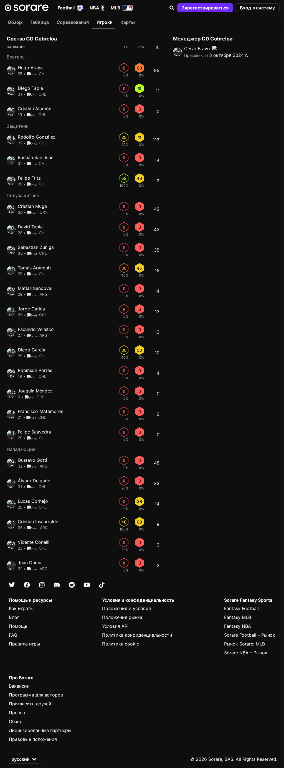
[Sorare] (26, 7)
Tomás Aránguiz (35, 268)
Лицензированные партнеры (40, 730)
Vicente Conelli (33, 542)
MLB (115, 8)
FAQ (13, 635)
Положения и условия (126, 608)
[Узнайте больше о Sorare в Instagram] (42, 585)
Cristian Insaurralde (38, 521)
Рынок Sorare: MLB (244, 644)
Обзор (15, 721)
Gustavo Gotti (32, 460)
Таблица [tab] (39, 22)
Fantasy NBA (237, 626)
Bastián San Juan (36, 157)
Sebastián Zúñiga (36, 247)
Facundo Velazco (36, 329)
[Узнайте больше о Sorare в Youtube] (87, 585)
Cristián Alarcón (34, 108)
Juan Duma (29, 562)
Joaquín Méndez (35, 391)
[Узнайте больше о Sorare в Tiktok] (102, 585)
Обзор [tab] (15, 22)
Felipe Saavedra (34, 432)
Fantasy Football (241, 608)
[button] (171, 7)
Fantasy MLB (237, 617)
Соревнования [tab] (73, 22)
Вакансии (19, 686)
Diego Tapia (30, 88)
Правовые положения (33, 739)
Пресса (17, 712)
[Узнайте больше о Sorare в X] (12, 585)
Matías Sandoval (35, 288)
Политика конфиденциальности (137, 635)
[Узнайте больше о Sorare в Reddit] (72, 585)
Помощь (18, 626)
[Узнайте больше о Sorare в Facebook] (27, 585)
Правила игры (24, 644)
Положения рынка (122, 617)
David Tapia (30, 226)
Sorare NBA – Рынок (245, 652)
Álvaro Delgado (34, 480)
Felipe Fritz (29, 178)
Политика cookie (120, 644)
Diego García (31, 350)
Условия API (115, 626)
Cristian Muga (32, 206)
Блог (14, 617)
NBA (94, 8)
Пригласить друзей (30, 703)
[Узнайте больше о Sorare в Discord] (57, 585)
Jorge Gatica (31, 309)
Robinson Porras (35, 370)
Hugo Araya (30, 67)
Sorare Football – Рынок (249, 635)
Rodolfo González (36, 137)
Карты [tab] (127, 22)
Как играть (21, 608)
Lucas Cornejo (33, 501)
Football (66, 8)
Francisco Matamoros (40, 411)
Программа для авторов (36, 695)
